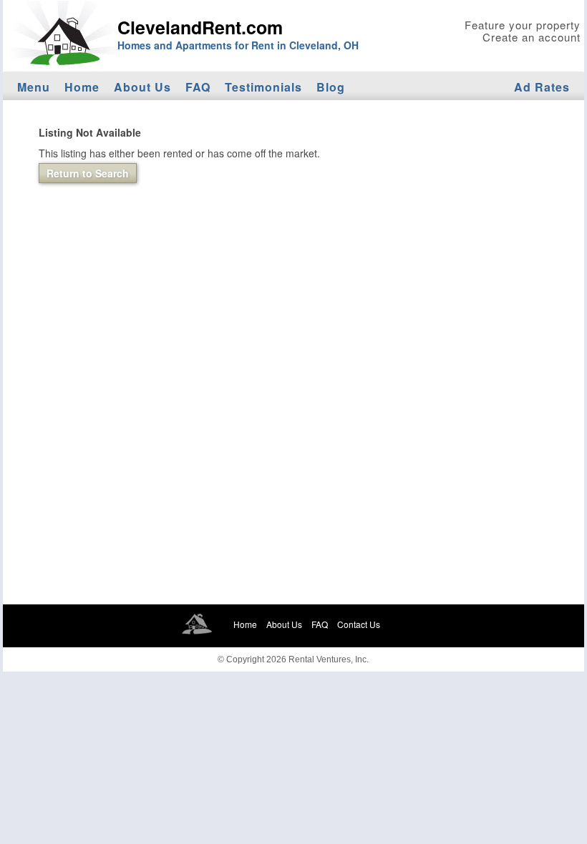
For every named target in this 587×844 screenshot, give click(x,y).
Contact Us (358, 624)
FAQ (197, 87)
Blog (330, 87)
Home (82, 87)
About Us (142, 87)
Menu (33, 87)
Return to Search (88, 173)
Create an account (531, 37)
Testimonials (263, 87)
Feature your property (523, 25)
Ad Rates (542, 87)
